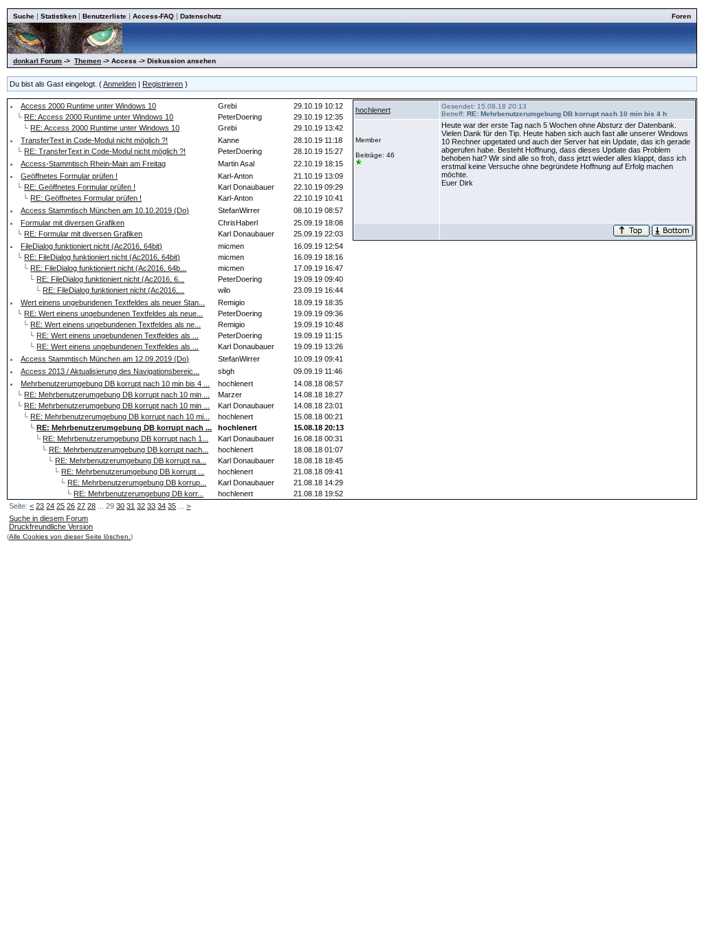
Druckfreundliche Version (51, 526)
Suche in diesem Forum (48, 518)
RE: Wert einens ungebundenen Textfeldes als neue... (113, 313)
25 (60, 506)
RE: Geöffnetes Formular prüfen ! (79, 187)
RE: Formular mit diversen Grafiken (83, 234)
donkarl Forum (37, 61)
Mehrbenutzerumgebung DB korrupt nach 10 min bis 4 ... (115, 383)
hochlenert (372, 110)
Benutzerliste (104, 16)
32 (141, 506)
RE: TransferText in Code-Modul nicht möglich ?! (105, 151)
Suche (23, 16)
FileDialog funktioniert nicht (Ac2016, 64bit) (91, 246)
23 (40, 506)
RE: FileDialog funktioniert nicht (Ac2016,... (113, 290)
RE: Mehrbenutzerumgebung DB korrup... (136, 482)
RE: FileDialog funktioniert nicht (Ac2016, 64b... (108, 268)
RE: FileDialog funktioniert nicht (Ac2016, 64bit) (102, 257)
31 (130, 506)
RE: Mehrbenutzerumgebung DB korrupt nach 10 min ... (117, 394)
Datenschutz (200, 16)
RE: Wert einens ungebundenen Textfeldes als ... (117, 335)
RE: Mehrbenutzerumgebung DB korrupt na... (130, 460)
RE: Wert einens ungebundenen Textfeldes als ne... (115, 324)
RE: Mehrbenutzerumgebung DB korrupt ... (132, 471)
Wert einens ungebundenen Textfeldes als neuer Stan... (113, 302)
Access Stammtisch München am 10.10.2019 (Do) (105, 210)
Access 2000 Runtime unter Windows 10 (88, 106)
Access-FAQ (153, 16)
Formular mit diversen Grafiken (72, 223)
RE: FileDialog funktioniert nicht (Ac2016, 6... (110, 279)
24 (50, 506)
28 (91, 506)
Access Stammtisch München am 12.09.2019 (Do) (105, 359)
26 (71, 506)
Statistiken (58, 16)
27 (81, 506)
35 (172, 506)
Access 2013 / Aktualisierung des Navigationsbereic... (110, 371)
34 (161, 506)
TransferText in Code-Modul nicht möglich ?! (94, 140)
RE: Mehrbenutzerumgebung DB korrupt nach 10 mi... (120, 416)
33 (151, 506)
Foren (681, 16)
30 (120, 506)
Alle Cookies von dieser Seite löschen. (70, 536)
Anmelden (119, 84)
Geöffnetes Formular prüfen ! (69, 176)
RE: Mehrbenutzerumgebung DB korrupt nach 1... (125, 438)
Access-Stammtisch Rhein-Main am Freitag (93, 163)
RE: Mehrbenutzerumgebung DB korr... (139, 493)
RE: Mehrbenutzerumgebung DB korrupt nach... (128, 449)
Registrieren (162, 84)
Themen (87, 61)
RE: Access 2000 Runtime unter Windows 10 (98, 117)
